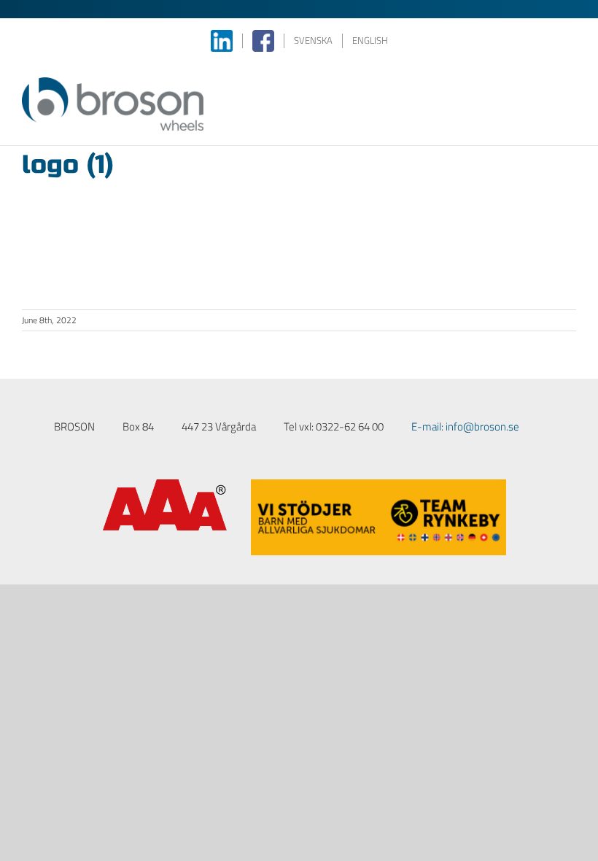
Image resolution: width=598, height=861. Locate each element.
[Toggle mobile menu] (570, 85)
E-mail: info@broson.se (465, 426)
